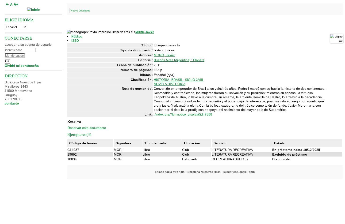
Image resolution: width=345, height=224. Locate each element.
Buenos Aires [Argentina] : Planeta (179, 60)
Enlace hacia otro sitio (169, 172)
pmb (252, 172)
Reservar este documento (87, 128)
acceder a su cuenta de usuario (28, 44)
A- (7, 4)
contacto (12, 103)
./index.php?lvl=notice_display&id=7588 (183, 114)
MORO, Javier (144, 32)
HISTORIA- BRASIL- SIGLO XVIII (178, 80)
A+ (16, 4)
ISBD (75, 40)
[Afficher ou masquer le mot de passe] (46, 55)
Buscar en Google (235, 172)
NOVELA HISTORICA (169, 84)
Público (76, 36)
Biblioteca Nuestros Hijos (204, 172)
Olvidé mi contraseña (22, 65)
